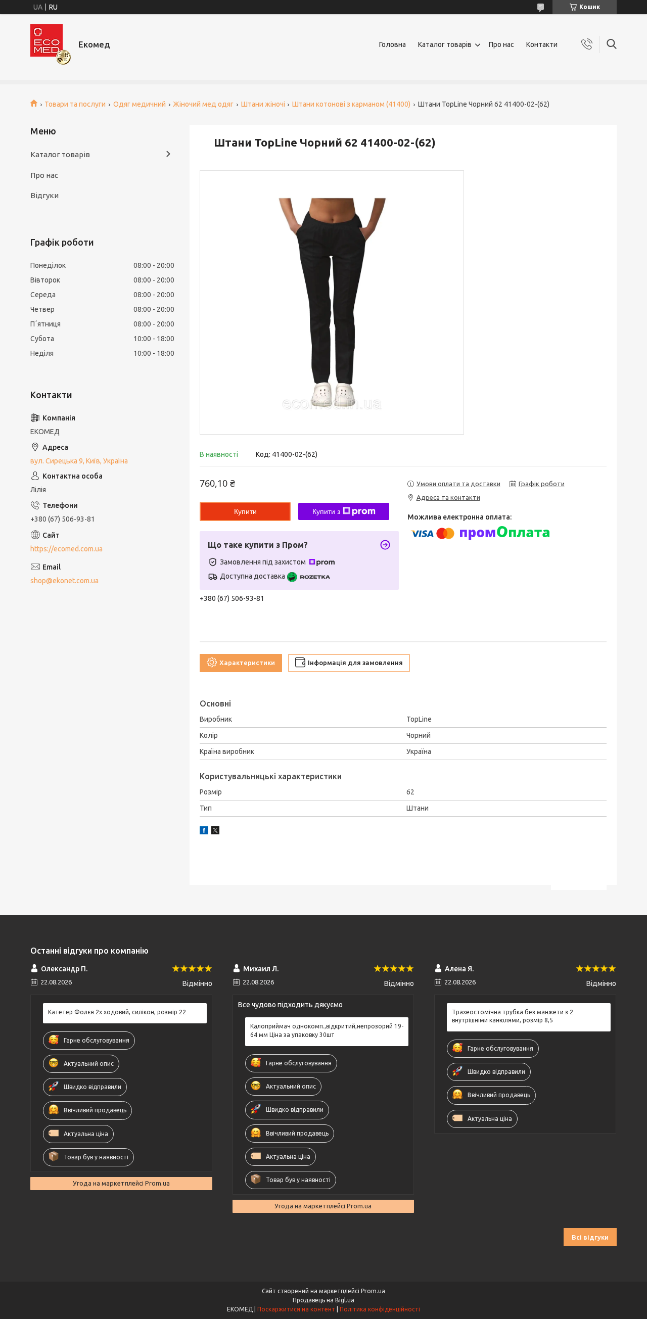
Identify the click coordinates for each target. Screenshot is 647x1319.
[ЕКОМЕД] (50, 44)
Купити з (326, 511)
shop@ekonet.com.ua (64, 581)
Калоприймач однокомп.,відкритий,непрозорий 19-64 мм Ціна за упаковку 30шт (326, 1030)
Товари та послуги (75, 104)
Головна (392, 44)
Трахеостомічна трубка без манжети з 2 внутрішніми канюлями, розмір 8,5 (512, 1016)
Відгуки (44, 195)
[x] (215, 832)
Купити (245, 511)
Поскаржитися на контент (296, 1309)
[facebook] (204, 832)
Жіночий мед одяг (203, 104)
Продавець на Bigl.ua (323, 1300)
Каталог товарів (445, 44)
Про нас (501, 44)
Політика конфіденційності (380, 1309)
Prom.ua (373, 1291)
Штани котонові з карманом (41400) (351, 104)
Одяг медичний (139, 104)
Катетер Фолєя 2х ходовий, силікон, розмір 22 (117, 1012)
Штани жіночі (263, 104)
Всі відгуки (590, 1237)
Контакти (542, 44)
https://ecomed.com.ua (66, 549)
